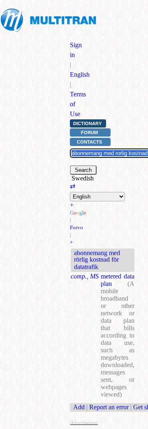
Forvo (76, 227)
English (80, 74)
